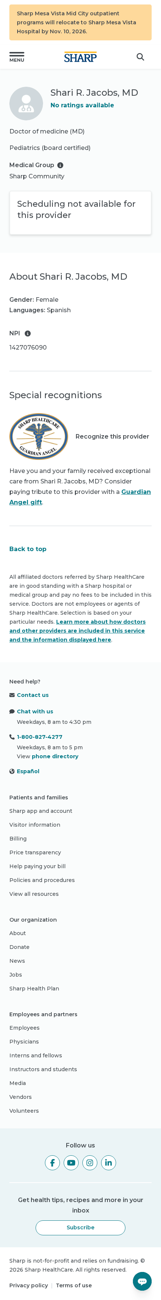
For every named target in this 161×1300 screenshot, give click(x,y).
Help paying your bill (37, 866)
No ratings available (82, 105)
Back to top (27, 549)
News (17, 961)
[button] (16, 56)
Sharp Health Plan (34, 988)
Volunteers (24, 1110)
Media (17, 1083)
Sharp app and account (40, 811)
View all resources (34, 894)
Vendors (20, 1097)
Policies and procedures (42, 880)
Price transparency (35, 852)
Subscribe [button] (80, 1227)
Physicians (24, 1041)
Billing (18, 838)
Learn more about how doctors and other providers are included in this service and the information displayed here (77, 630)
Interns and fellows (35, 1055)
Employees (24, 1027)
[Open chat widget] (142, 1281)
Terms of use (74, 1285)
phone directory (55, 756)
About (17, 933)
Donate (19, 947)
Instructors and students (43, 1069)
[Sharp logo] (80, 57)
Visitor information (34, 824)
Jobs (15, 974)
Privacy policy (28, 1285)
